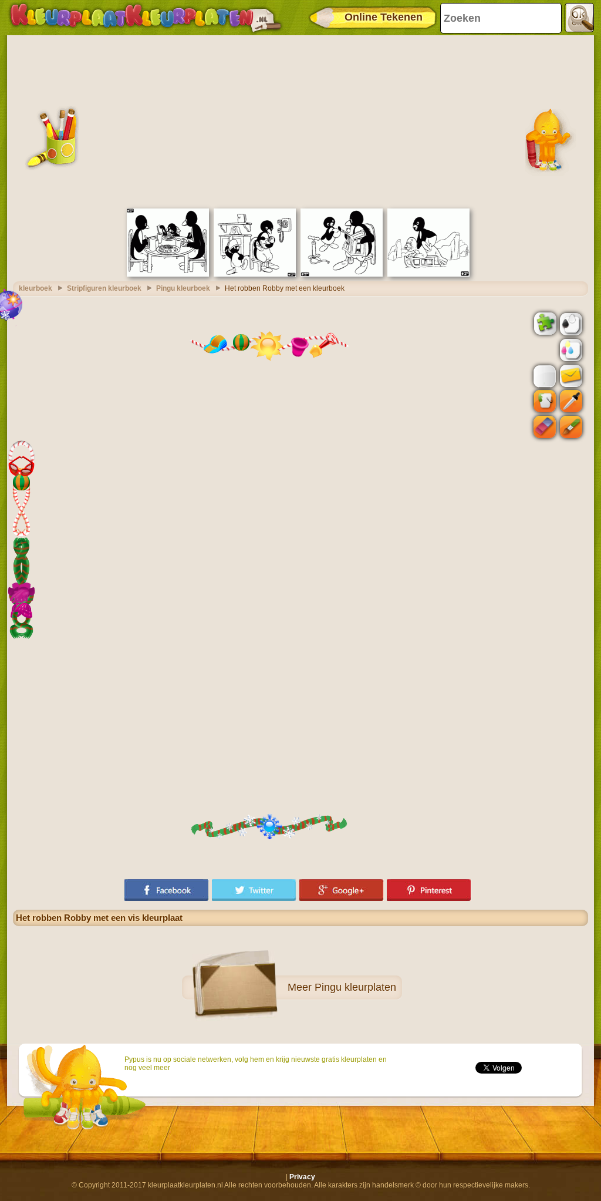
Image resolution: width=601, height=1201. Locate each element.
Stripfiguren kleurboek (104, 288)
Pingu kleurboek (183, 288)
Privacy (302, 1177)
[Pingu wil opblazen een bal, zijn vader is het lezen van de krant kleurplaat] (341, 274)
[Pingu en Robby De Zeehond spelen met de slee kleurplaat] (428, 274)
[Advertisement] (300, 120)
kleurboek (35, 288)
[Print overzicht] (570, 323)
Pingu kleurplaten (355, 987)
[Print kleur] (570, 349)
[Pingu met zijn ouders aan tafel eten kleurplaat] (168, 274)
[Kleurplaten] (145, 17)
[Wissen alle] (543, 350)
